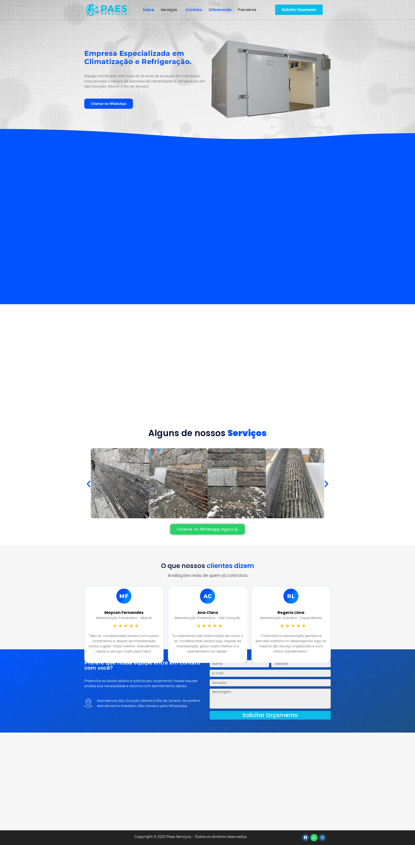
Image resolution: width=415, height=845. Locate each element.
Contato (194, 9)
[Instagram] (322, 837)
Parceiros (247, 9)
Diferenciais (220, 9)
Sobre (148, 9)
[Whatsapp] (314, 837)
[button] (169, 10)
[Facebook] (305, 837)
